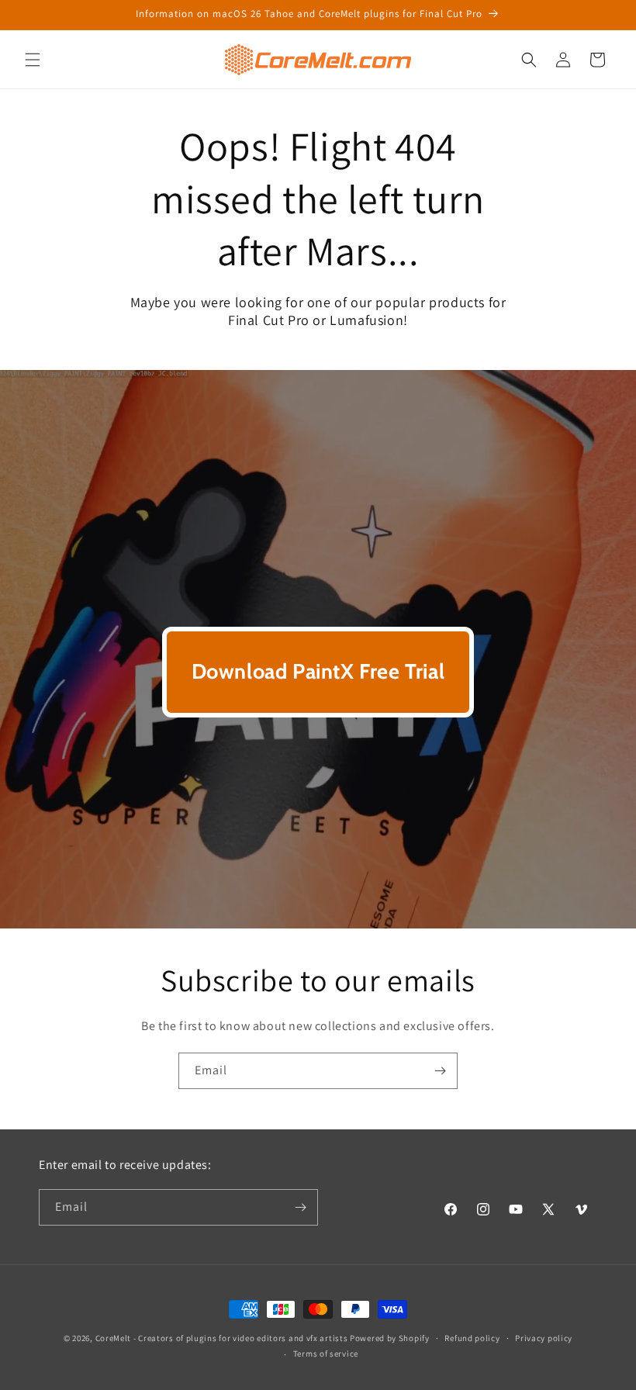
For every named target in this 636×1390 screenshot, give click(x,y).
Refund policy (471, 1338)
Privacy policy (543, 1338)
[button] (33, 60)
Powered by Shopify (390, 1338)
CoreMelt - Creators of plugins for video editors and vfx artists (221, 1338)
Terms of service (325, 1353)
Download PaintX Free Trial (318, 671)
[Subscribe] (440, 1071)
